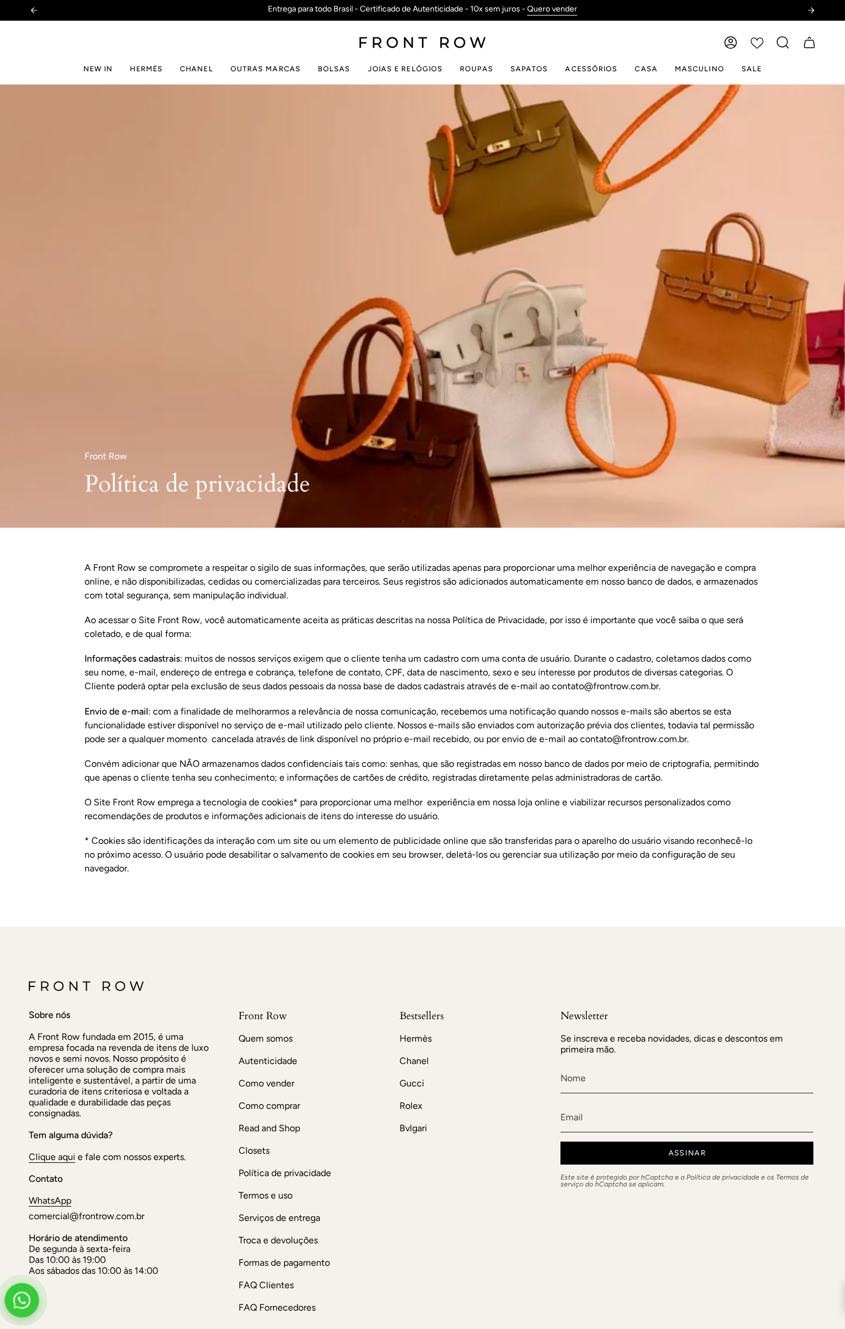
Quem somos (266, 1038)
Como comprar (269, 1105)
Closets (254, 1150)
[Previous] (34, 10)
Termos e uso (266, 1195)
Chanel (414, 1060)
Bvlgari (413, 1128)
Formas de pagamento (284, 1262)
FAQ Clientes (266, 1285)
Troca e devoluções (278, 1240)
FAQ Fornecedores (277, 1307)
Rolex (411, 1105)
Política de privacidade (285, 1172)
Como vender (266, 1083)
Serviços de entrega (279, 1217)
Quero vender (552, 9)
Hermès (416, 1038)
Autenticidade (268, 1060)
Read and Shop (269, 1128)
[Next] (811, 10)
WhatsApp (50, 1200)
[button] (783, 42)
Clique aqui (52, 1156)
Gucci (412, 1083)
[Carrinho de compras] (809, 42)
